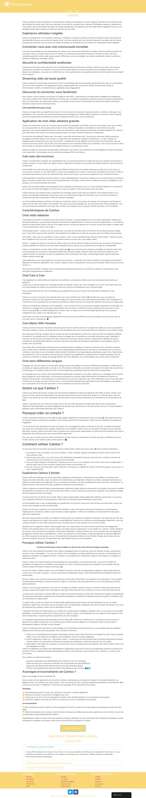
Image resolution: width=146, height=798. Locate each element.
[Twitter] (70, 791)
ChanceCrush (66, 784)
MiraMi (97, 779)
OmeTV (98, 786)
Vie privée (29, 781)
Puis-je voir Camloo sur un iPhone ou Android (45, 768)
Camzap (98, 782)
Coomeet (64, 779)
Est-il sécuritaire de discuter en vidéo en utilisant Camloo (50, 763)
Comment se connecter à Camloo (41, 747)
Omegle (64, 777)
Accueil (69, 11)
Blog (77, 11)
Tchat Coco (21, 4)
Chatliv (97, 777)
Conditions (30, 779)
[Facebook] (75, 791)
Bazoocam (99, 784)
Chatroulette (65, 786)
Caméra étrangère (67, 782)
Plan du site (30, 784)
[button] (73, 747)
